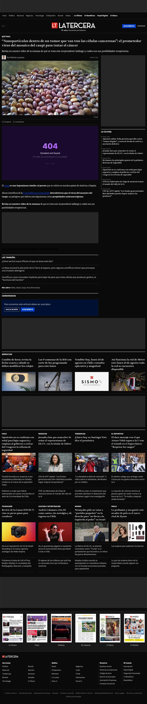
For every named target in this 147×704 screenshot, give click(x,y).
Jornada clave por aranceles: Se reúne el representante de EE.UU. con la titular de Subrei (123, 152)
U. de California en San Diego (36, 193)
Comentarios (19, 122)
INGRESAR (141, 26)
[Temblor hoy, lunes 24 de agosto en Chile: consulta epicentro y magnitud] (92, 381)
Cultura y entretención (49, 506)
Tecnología (39, 15)
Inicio (4, 15)
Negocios (29, 15)
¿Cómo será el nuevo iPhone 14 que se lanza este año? (27, 261)
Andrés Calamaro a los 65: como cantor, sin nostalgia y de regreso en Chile (55, 513)
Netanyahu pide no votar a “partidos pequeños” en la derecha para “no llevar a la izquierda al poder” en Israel (90, 515)
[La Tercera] (12, 642)
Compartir (7, 122)
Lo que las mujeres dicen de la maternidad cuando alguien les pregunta (124, 563)
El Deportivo (50, 15)
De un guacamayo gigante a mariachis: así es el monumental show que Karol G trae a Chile (54, 549)
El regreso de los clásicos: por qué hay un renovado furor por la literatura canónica (54, 563)
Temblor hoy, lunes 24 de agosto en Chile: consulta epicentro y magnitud (90, 363)
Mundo (60, 15)
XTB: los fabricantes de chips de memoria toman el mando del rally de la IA (123, 183)
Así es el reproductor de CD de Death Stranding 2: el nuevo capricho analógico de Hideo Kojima (17, 549)
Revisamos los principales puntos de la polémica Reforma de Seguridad (123, 161)
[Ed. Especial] (85, 642)
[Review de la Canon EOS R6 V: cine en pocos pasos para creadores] (19, 531)
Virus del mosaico (33, 287)
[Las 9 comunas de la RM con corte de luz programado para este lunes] (55, 381)
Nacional (20, 15)
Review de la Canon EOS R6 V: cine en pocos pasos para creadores (18, 513)
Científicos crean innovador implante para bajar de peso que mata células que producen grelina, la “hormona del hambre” (49, 278)
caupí (7, 185)
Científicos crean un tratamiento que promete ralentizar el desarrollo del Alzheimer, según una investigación (90, 494)
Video (13, 287)
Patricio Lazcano (17, 57)
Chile (4, 434)
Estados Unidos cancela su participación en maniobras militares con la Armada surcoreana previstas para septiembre (90, 564)
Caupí (23, 287)
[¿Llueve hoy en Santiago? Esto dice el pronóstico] (92, 462)
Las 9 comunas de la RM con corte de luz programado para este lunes (55, 363)
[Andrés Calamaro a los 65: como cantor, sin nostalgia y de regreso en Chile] (55, 531)
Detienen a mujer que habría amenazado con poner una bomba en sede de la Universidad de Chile (18, 494)
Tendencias (80, 434)
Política (12, 15)
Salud (18, 287)
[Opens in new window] (61, 642)
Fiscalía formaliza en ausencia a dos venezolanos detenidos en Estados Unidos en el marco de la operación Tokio (17, 480)
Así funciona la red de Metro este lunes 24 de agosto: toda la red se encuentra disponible (128, 364)
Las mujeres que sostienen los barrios (127, 546)
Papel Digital (102, 15)
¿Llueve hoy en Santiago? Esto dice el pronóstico (91, 439)
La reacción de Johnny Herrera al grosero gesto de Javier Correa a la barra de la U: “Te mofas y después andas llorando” (126, 495)
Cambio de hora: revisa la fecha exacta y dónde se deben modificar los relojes (17, 363)
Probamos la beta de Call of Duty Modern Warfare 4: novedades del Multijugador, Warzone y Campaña (16, 563)
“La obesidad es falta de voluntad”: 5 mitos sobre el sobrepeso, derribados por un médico (91, 479)
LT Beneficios (89, 15)
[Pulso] (37, 642)
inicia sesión (12, 309)
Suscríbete (28, 309)
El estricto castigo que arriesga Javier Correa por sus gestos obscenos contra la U (127, 479)
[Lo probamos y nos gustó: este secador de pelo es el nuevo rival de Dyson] (128, 531)
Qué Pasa (6, 36)
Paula (114, 506)
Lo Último (78, 15)
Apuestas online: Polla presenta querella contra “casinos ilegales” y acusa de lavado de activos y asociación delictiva (123, 141)
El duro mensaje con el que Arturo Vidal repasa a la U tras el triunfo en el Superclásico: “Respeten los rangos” (127, 442)
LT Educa (113, 15)
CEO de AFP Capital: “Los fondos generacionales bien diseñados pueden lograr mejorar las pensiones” (123, 193)
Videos (68, 15)
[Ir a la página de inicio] (73, 26)
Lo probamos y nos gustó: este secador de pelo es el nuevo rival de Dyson (127, 513)
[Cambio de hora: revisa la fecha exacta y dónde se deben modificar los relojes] (19, 381)
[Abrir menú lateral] (4, 26)
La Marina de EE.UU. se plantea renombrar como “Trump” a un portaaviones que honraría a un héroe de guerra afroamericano (91, 550)
